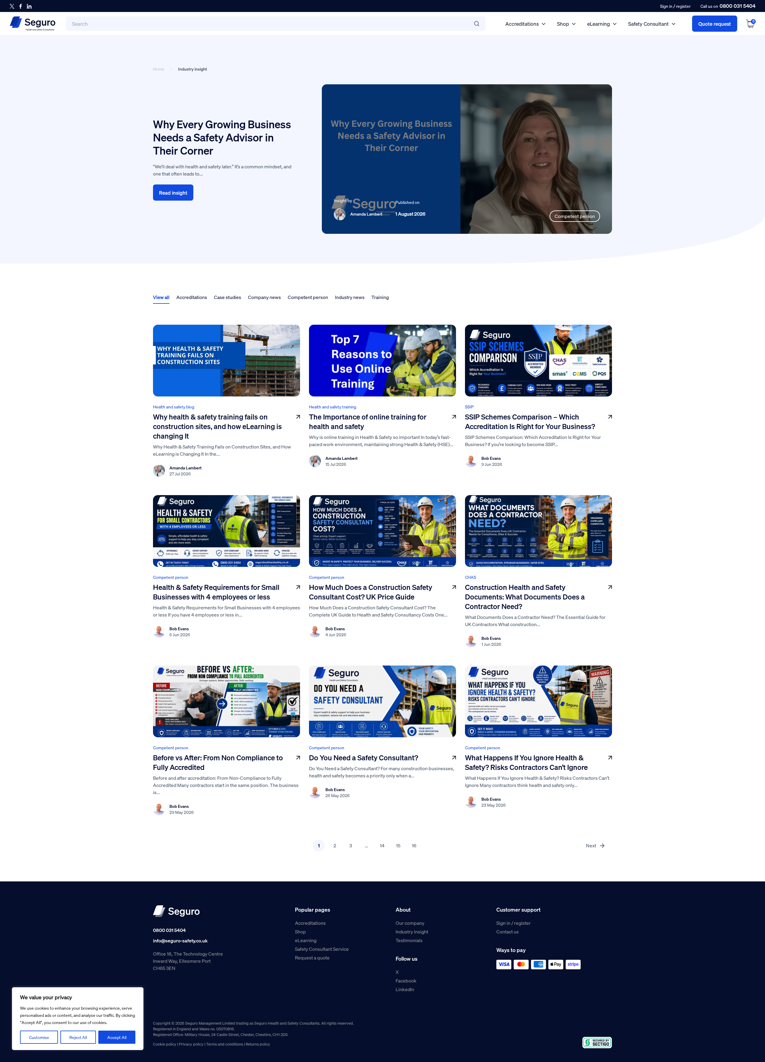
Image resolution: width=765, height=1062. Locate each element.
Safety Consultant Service (322, 949)
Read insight (173, 192)
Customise (39, 1037)
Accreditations (522, 23)
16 (414, 845)
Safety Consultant (648, 23)
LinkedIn (405, 989)
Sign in (666, 6)
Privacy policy (191, 1043)
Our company (410, 923)
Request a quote (312, 957)
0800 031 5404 (737, 5)
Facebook (406, 980)
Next (591, 845)
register (683, 6)
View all (161, 297)
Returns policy (258, 1043)
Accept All (116, 1037)
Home (158, 68)
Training (380, 297)
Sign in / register (513, 923)
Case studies (227, 297)
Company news (264, 297)
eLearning (598, 23)
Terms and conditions (224, 1043)
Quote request (714, 23)
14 (382, 845)
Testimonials (409, 940)
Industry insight (412, 931)
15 (398, 845)
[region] (77, 1018)
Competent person (308, 297)
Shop (563, 23)
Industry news (350, 297)
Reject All (78, 1037)
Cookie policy (164, 1043)
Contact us (507, 931)
